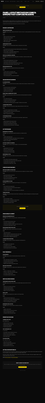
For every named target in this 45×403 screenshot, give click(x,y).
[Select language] (33, 1)
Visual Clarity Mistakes (15, 357)
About (28, 1)
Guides (26, 1)
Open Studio (37, 1)
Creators (18, 1)
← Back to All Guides (22, 370)
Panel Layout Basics (7, 357)
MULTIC (2, 1)
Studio (21, 1)
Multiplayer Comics (13, 1)
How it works (7, 1)
